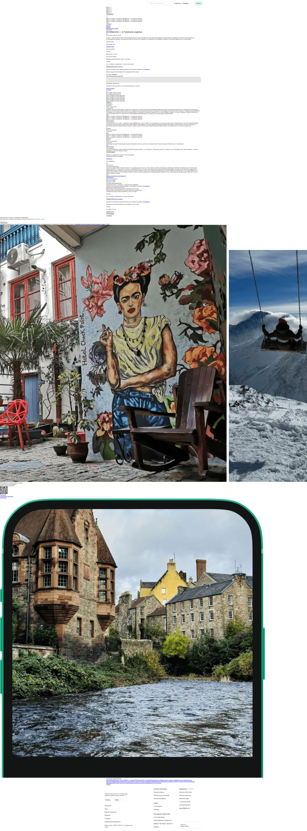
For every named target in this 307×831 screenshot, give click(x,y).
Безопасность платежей (161, 795)
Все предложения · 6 (120, 176)
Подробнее (146, 69)
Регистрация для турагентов (163, 820)
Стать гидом (157, 806)
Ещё (107, 115)
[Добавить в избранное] (106, 17)
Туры (106, 809)
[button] (198, 3)
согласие (23, 224)
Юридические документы (112, 821)
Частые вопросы (159, 792)
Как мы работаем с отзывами (114, 156)
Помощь (185, 3)
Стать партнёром (159, 817)
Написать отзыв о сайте (184, 825)
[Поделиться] (106, 16)
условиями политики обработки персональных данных (89, 224)
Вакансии (107, 815)
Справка (156, 827)
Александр (109, 158)
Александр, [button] (110, 44)
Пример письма (40, 219)
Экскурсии (108, 805)
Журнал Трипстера (110, 812)
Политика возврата (160, 798)
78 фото (109, 102)
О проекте (177, 3)
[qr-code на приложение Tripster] (124, 799)
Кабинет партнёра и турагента (163, 823)
